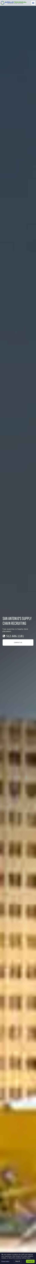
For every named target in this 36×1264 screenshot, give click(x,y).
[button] (33, 3)
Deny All (17, 1261)
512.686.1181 (15, 636)
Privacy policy (5, 1261)
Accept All (30, 1261)
